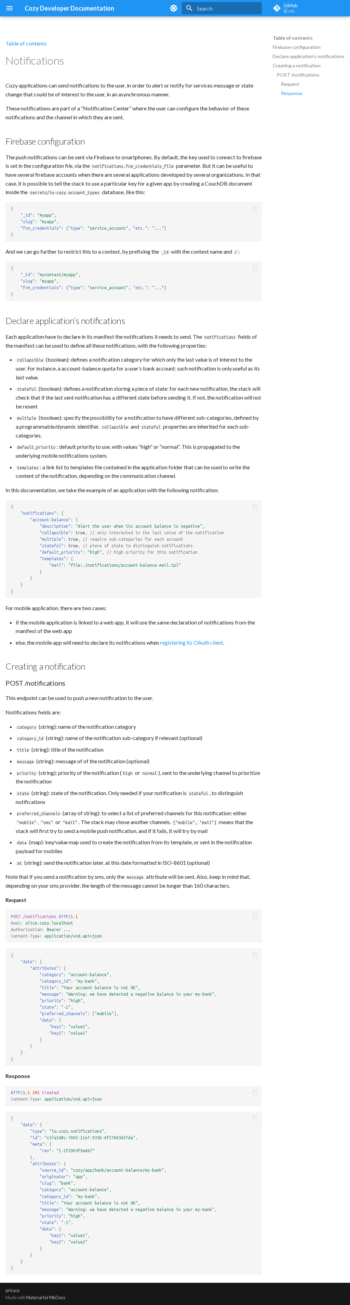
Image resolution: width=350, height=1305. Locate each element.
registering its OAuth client (191, 642)
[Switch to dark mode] (173, 8)
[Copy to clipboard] (255, 209)
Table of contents (293, 38)
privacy (12, 1290)
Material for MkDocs (45, 1297)
